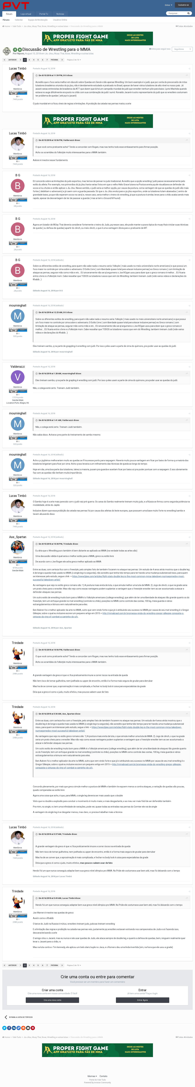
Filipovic (20, 53)
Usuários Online (60, 20)
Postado (44, 68)
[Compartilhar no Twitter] (4, 1028)
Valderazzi (68, 140)
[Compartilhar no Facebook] (9, 1028)
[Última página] (62, 60)
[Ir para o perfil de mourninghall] (18, 316)
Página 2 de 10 (73, 60)
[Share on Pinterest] (33, 1028)
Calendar (19, 20)
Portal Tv (43, 14)
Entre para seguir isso (160, 49)
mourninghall (17, 305)
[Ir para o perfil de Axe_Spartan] (18, 547)
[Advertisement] (97, 1065)
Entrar (168, 5)
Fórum (9, 14)
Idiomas (92, 1076)
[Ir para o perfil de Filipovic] (7, 51)
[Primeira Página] (4, 60)
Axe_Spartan (17, 537)
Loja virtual (26, 14)
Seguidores (179, 49)
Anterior (12, 60)
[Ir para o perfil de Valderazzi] (18, 377)
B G (65, 75)
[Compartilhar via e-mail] (28, 1028)
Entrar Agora (142, 1000)
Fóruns (6, 20)
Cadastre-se (183, 5)
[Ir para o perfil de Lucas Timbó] (18, 79)
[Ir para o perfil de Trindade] (18, 653)
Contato (103, 1076)
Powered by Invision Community (97, 1083)
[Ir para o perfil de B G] (18, 186)
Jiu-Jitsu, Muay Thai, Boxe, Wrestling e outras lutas (69, 53)
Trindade (67, 544)
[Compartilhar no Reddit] (23, 1028)
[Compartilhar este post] (189, 69)
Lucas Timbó (17, 68)
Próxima (54, 60)
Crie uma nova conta (52, 1000)
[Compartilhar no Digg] (14, 1028)
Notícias (60, 14)
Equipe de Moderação (38, 20)
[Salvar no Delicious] (18, 1028)
